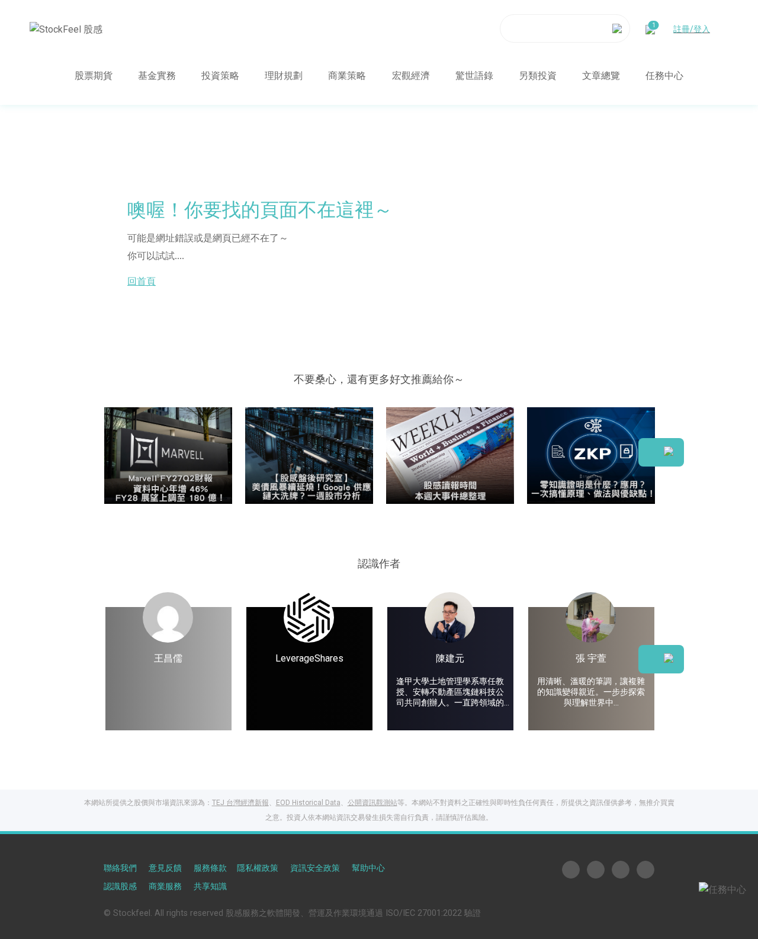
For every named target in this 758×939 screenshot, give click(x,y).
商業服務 (165, 886)
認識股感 (120, 886)
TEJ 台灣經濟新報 (240, 803)
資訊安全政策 (315, 868)
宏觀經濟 (411, 75)
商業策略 (347, 75)
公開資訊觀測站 (372, 803)
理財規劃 (284, 75)
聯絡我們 (120, 868)
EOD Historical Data (308, 803)
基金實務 (157, 75)
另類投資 (538, 75)
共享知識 (210, 886)
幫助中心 (368, 868)
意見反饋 (165, 868)
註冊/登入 (691, 28)
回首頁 (141, 281)
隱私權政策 (257, 868)
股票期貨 (94, 75)
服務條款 (210, 868)
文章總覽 (601, 75)
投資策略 (220, 75)
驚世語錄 (474, 75)
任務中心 (664, 75)
